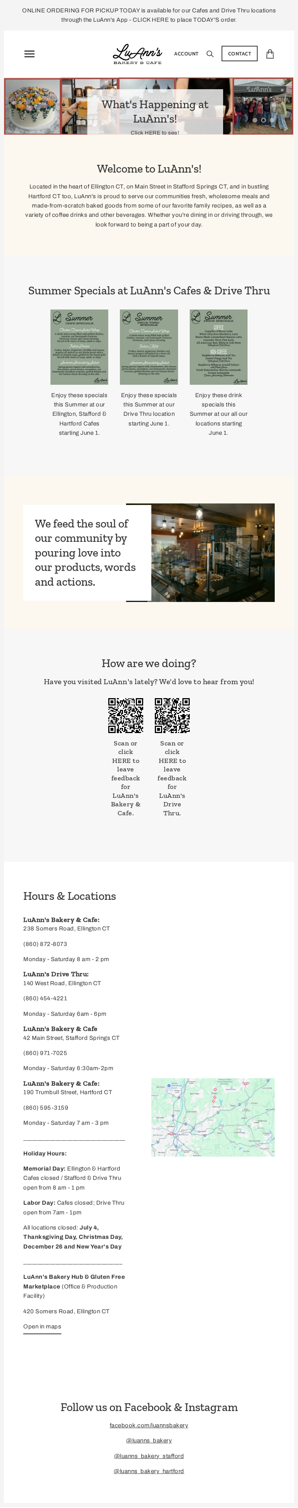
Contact (239, 53)
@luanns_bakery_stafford (149, 1456)
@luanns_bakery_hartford (149, 1471)
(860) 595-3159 (45, 1108)
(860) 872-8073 (45, 944)
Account (186, 53)
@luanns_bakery (149, 1440)
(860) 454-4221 (45, 998)
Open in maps (42, 1326)
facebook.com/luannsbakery (149, 1425)
